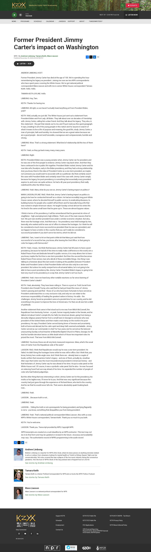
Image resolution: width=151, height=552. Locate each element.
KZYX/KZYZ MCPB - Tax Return (120, 516)
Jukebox (62, 21)
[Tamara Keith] (18, 475)
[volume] (20, 15)
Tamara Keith (41, 56)
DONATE (133, 5)
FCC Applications (88, 525)
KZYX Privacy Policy (116, 520)
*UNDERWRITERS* (96, 21)
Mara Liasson (52, 56)
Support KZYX (60, 516)
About (82, 21)
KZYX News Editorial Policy (118, 525)
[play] (14, 15)
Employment (60, 525)
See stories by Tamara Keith (37, 477)
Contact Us (59, 530)
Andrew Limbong (28, 56)
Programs (25, 21)
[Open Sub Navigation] (18, 21)
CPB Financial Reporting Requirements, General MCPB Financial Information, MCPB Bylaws (95, 530)
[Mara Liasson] (18, 493)
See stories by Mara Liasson (37, 495)
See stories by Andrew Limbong (39, 463)
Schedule (38, 21)
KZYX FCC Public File (89, 516)
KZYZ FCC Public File (89, 520)
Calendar (50, 21)
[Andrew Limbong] (18, 454)
